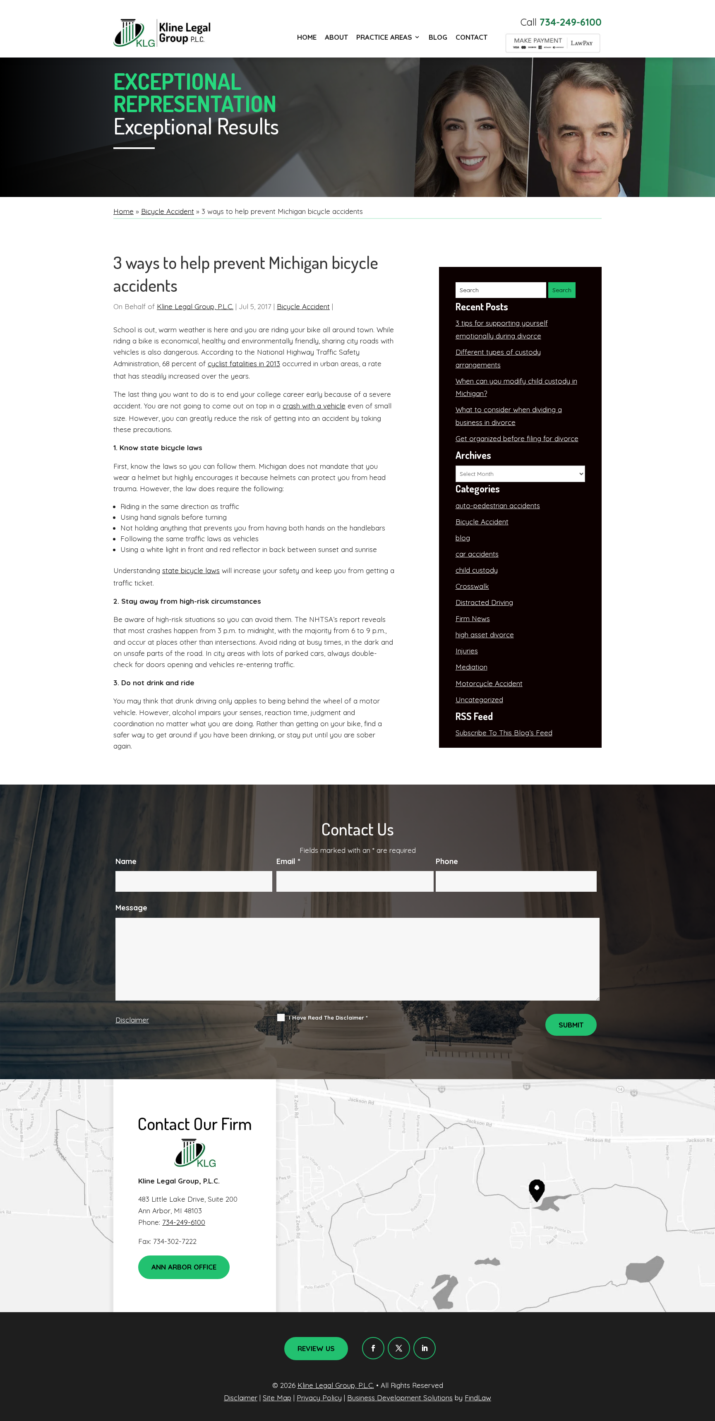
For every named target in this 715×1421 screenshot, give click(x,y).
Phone (447, 861)
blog (463, 537)
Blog (438, 37)
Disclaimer (132, 1019)
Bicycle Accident (303, 306)
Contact (471, 37)
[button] (706, 1361)
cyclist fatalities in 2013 (244, 363)
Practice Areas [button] (384, 37)
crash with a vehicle (314, 405)
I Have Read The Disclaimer (328, 1017)
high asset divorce (485, 634)
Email (288, 861)
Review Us (316, 1348)
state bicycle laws (191, 570)
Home (307, 37)
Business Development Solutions (400, 1397)
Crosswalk (472, 586)
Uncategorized (479, 699)
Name (126, 861)
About (336, 37)
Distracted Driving (484, 602)
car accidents (477, 554)
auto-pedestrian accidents (498, 505)
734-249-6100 (571, 22)
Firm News (473, 618)
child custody (477, 570)
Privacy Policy (319, 1397)
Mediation (471, 666)
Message (131, 907)
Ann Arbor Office (183, 1267)
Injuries (467, 650)
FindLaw (478, 1397)
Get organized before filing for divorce (517, 438)
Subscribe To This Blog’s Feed (504, 732)
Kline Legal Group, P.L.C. (195, 306)
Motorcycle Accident (489, 683)
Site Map (277, 1397)
